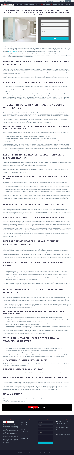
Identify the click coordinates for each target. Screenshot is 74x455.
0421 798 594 (37, 409)
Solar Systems (61, 4)
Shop (21, 4)
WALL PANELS (24, 426)
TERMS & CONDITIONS (26, 431)
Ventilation (55, 4)
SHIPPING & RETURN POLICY (27, 436)
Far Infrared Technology (12, 51)
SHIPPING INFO (24, 438)
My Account (68, 1)
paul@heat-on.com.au (8, 1)
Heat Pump (49, 4)
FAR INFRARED (24, 422)
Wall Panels (38, 4)
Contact (66, 4)
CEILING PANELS (24, 424)
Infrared (25, 4)
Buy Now (33, 407)
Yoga (43, 4)
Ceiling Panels (32, 4)
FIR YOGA (23, 429)
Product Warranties (26, 433)
